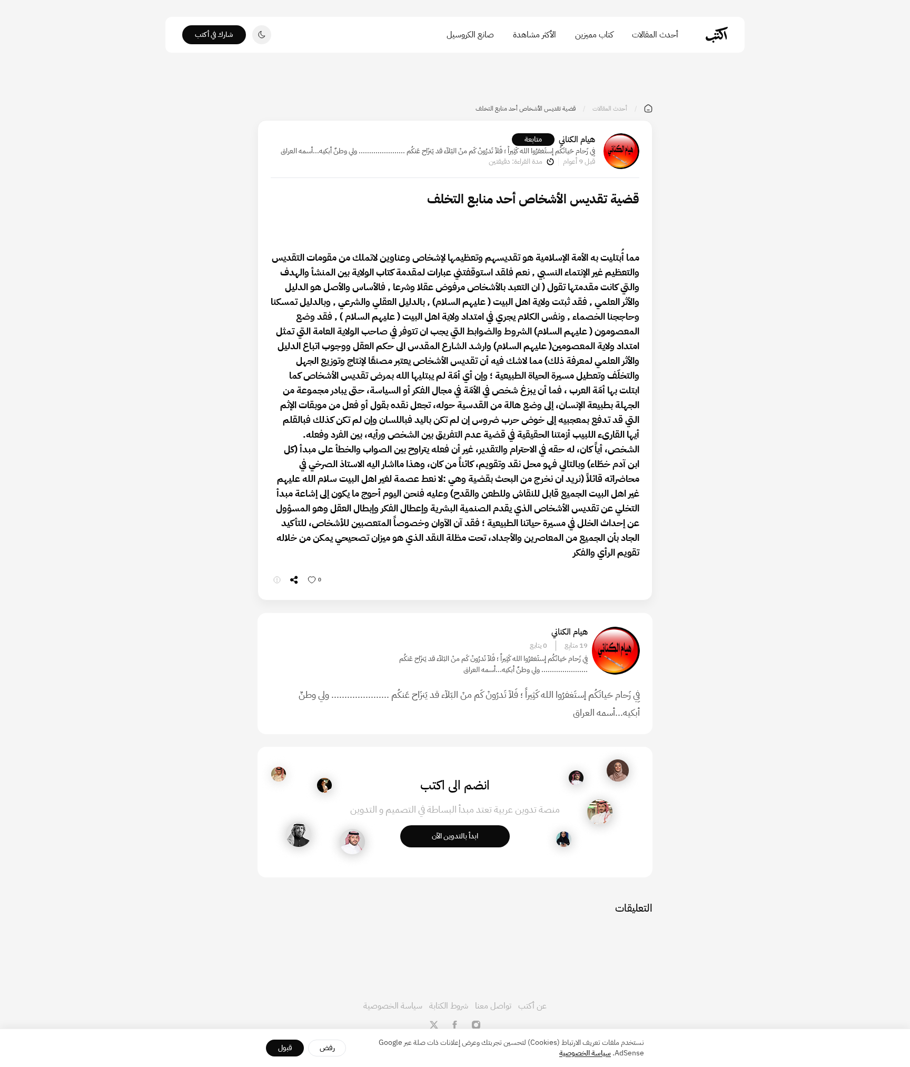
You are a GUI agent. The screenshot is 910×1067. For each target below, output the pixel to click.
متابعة (533, 139)
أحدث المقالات (655, 34)
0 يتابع (538, 645)
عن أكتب (532, 1006)
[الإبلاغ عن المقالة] (277, 580)
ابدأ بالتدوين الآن (455, 836)
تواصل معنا (493, 1006)
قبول (285, 1047)
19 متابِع (576, 645)
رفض (327, 1047)
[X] (434, 1025)
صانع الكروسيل (470, 34)
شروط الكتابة (448, 1006)
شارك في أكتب (214, 34)
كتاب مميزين (594, 34)
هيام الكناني (577, 139)
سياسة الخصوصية (392, 1006)
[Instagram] (476, 1025)
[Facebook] (455, 1025)
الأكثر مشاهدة (534, 34)
